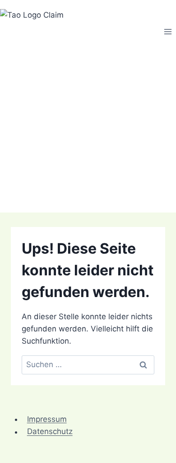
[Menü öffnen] (167, 31)
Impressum (47, 419)
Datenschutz (50, 431)
